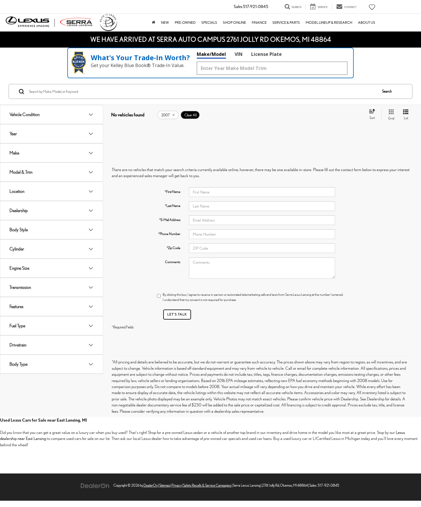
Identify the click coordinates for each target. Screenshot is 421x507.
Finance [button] (259, 22)
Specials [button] (209, 22)
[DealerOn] (95, 485)
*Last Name (172, 206)
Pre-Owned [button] (185, 22)
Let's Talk (177, 314)
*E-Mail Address (169, 220)
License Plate (266, 54)
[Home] (153, 22)
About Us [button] (366, 22)
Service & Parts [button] (286, 22)
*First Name (172, 192)
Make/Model (211, 54)
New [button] (165, 22)
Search (387, 91)
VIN (239, 54)
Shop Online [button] (234, 22)
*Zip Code (173, 248)
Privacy (177, 485)
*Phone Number (169, 234)
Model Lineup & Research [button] (329, 22)
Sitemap (164, 485)
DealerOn (150, 485)
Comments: (172, 262)
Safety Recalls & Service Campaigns (207, 485)
